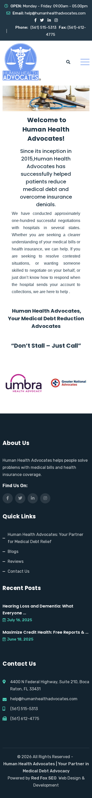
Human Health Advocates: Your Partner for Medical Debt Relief (45, 538)
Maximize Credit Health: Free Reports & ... (45, 632)
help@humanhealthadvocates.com (55, 13)
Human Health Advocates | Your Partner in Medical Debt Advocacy (46, 767)
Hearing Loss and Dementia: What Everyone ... (38, 609)
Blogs (13, 551)
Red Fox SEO (43, 778)
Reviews (16, 561)
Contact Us (18, 571)
